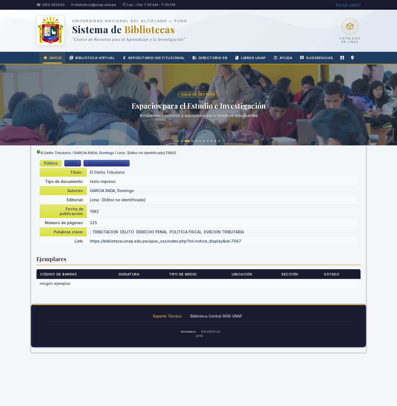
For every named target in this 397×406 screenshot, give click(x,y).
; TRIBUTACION (104, 232)
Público (51, 163)
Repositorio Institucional (156, 58)
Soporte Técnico (167, 316)
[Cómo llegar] (352, 58)
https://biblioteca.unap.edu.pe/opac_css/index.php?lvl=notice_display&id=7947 (165, 241)
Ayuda (286, 58)
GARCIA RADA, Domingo (94, 153)
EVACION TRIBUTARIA (224, 232)
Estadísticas (210, 331)
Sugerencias (319, 58)
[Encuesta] (342, 58)
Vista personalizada (107, 163)
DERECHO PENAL (151, 232)
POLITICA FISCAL (186, 232)
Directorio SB (212, 58)
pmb (199, 336)
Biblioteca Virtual (95, 58)
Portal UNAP (348, 5)
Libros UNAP (253, 58)
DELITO (127, 232)
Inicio (55, 58)
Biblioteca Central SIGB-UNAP (216, 316)
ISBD (72, 163)
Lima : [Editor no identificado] (118, 199)
